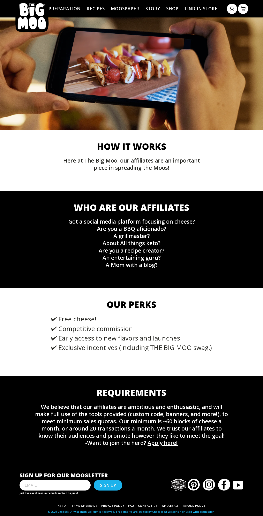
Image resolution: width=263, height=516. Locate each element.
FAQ (131, 506)
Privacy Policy (112, 506)
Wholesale (170, 506)
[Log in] (232, 9)
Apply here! (163, 443)
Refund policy (194, 506)
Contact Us (147, 506)
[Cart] (243, 9)
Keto (62, 506)
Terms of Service (83, 506)
